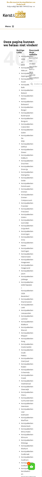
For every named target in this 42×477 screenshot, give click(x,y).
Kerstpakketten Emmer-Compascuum (27, 197)
